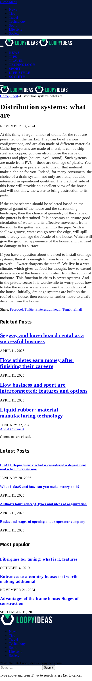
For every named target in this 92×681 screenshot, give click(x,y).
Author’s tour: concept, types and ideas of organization (43, 504)
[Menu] (2, 46)
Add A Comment (12, 429)
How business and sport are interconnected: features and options (43, 388)
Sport (13, 25)
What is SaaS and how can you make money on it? (40, 487)
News (13, 9)
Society (14, 33)
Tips (12, 13)
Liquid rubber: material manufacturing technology (31, 413)
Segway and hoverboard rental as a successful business (42, 338)
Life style (15, 29)
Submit (48, 667)
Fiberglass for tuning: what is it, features (38, 559)
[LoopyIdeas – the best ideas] (38, 45)
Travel (13, 17)
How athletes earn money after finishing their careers (37, 363)
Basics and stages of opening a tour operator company (42, 521)
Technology (17, 21)
